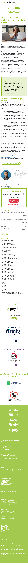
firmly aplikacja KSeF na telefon (7, 490)
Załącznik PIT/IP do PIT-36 (7, 272)
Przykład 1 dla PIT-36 (6, 285)
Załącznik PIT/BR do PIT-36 (8, 269)
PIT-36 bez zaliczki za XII (7, 254)
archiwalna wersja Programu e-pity (8, 485)
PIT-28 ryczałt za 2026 (5, 501)
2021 (17, 11)
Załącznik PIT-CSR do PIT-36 (8, 278)
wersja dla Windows (5, 480)
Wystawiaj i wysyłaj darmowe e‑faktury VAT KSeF (14, 332)
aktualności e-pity (4, 528)
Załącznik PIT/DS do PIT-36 (8, 268)
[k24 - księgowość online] (14, 420)
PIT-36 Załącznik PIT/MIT (7, 281)
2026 (5, 8)
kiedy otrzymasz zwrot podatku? (7, 504)
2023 (23, 8)
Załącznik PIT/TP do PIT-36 (8, 271)
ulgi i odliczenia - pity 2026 (6, 499)
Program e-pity (11, 82)
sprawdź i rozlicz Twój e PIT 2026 (7, 511)
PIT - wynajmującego (6, 243)
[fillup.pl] (14, 415)
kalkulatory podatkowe (5, 526)
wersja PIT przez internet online (7, 483)
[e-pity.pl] (14, 430)
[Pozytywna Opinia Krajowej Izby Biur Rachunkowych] (14, 396)
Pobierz (6, 478)
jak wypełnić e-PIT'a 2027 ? (6, 497)
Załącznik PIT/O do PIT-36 (7, 260)
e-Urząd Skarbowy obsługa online (7, 515)
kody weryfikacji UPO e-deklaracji (7, 516)
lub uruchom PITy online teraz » (14, 204)
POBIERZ (12, 201)
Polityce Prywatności (5, 549)
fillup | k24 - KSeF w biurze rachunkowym (9, 491)
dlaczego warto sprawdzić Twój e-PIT (8, 512)
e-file (2, 467)
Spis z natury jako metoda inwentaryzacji (11, 292)
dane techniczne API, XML (6, 529)
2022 (11, 11)
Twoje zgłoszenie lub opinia (6, 531)
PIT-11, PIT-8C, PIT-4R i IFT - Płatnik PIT (8, 505)
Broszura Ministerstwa (7, 288)
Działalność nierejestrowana (8, 290)
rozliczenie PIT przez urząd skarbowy (8, 506)
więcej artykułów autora (18, 177)
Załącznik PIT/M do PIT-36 (7, 261)
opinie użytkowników (18, 469)
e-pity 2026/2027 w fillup (5, 486)
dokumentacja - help (5, 525)
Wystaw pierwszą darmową (14, 355)
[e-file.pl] (14, 410)
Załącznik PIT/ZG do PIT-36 (8, 262)
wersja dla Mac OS (4, 481)
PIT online (11, 93)
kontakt (4, 469)
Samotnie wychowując (7, 248)
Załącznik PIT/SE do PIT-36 (8, 276)
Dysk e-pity (3, 530)
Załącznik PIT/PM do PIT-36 (8, 274)
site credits (3, 557)
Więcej (3, 234)
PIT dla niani (4, 251)
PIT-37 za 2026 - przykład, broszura (8, 500)
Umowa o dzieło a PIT (6, 250)
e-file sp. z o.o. (23, 545)
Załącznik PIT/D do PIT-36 (7, 267)
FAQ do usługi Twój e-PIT (6, 513)
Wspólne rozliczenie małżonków (9, 247)
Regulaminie (21, 548)
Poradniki (3, 494)
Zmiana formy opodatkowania (8, 244)
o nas (10, 469)
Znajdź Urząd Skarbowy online (8, 458)
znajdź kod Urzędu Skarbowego (7, 517)
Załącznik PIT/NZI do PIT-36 (8, 275)
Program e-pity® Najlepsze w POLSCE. (8, 539)
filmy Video (3, 524)
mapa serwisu (6, 472)
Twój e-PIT (13, 92)
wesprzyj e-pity (6, 470)
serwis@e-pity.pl (8, 441)
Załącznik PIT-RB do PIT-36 (8, 279)
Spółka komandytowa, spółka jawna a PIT (11, 246)
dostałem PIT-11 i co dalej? (6, 498)
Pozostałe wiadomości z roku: (9, 163)
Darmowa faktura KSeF (5, 489)
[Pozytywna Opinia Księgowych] (14, 383)
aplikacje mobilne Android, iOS (7, 484)
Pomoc (2, 521)
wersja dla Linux (4, 482)
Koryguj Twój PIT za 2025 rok (14, 309)
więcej (12, 318)
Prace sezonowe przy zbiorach (8, 255)
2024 (17, 8)
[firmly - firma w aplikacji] (14, 424)
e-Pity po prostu (9, 2)
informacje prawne (15, 470)
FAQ (2, 523)
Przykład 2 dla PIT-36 (6, 286)
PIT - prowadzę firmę (6, 241)
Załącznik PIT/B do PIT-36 (7, 257)
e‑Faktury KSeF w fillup (5, 487)
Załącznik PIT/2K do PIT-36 (8, 265)
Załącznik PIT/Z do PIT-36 (7, 264)
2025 (11, 8)
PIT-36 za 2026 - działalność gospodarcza (9, 502)
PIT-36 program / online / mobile (9, 240)
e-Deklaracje (4, 509)
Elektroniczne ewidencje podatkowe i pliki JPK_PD (12, 293)
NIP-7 (3, 282)
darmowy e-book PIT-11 (5, 527)
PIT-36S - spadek (5, 283)
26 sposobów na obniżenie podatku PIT (8, 496)
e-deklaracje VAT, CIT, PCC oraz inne (8, 518)
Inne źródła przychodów (7, 253)
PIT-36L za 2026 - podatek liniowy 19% (8, 503)
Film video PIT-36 (5, 289)
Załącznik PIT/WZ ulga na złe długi (9, 258)
